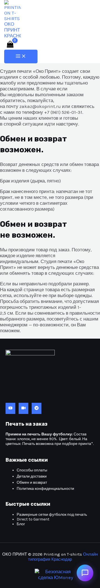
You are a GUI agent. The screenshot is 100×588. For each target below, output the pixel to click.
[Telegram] (36, 408)
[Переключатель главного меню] (21, 56)
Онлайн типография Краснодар (63, 557)
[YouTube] (10, 408)
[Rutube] (23, 408)
